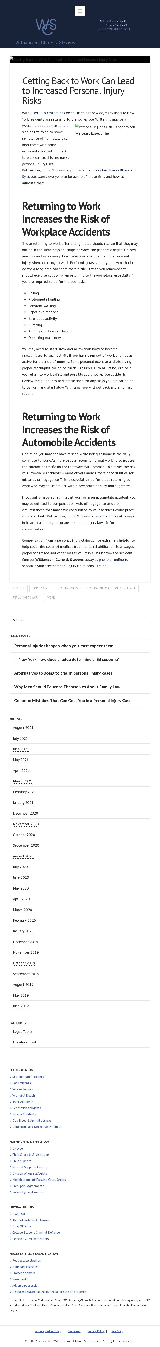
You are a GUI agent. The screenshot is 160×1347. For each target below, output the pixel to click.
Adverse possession (25, 1285)
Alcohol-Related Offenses (30, 1220)
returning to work (26, 597)
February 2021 (24, 791)
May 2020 (21, 888)
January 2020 (23, 930)
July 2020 (20, 866)
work (51, 597)
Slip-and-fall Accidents (28, 1077)
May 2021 (21, 759)
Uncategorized (24, 1042)
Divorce (17, 1148)
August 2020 (23, 856)
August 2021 (23, 727)
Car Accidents (21, 1083)
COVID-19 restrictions (47, 112)
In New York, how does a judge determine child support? (66, 659)
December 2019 (25, 941)
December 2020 (25, 813)
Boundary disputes (25, 1267)
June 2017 (21, 1005)
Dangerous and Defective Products (36, 1127)
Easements (20, 1279)
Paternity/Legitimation (28, 1192)
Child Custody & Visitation (30, 1154)
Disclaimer (74, 1331)
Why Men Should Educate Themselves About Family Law (67, 686)
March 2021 (22, 781)
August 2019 (23, 984)
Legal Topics (23, 1031)
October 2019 (24, 963)
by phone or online (109, 559)
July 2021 (20, 738)
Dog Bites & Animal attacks (31, 1120)
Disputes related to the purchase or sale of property (49, 1292)
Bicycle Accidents (24, 1114)
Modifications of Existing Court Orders (39, 1179)
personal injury (68, 588)
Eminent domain (23, 1273)
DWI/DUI (18, 1214)
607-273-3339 (116, 25)
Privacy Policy (96, 1331)
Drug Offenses (22, 1226)
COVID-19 (18, 588)
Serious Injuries (22, 1089)
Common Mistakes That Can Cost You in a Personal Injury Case (72, 700)
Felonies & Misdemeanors (30, 1239)
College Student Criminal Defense (36, 1232)
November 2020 (26, 824)
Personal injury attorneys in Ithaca (110, 588)
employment (41, 588)
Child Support (21, 1161)
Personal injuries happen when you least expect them (64, 645)
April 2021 (21, 770)
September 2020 (26, 845)
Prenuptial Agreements (28, 1186)
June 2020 (21, 877)
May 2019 (21, 995)
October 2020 (24, 834)
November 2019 (26, 952)
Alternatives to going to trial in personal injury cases (63, 673)
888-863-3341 (116, 21)
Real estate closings (26, 1260)
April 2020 (21, 898)
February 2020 (24, 920)
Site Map (116, 1331)
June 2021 (21, 749)
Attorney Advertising (47, 1331)
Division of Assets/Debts (29, 1173)
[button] (80, 11)
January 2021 (23, 802)
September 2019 (26, 973)
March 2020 (22, 909)
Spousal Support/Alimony (30, 1167)
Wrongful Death (23, 1095)
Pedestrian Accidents (26, 1108)
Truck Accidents (23, 1102)
